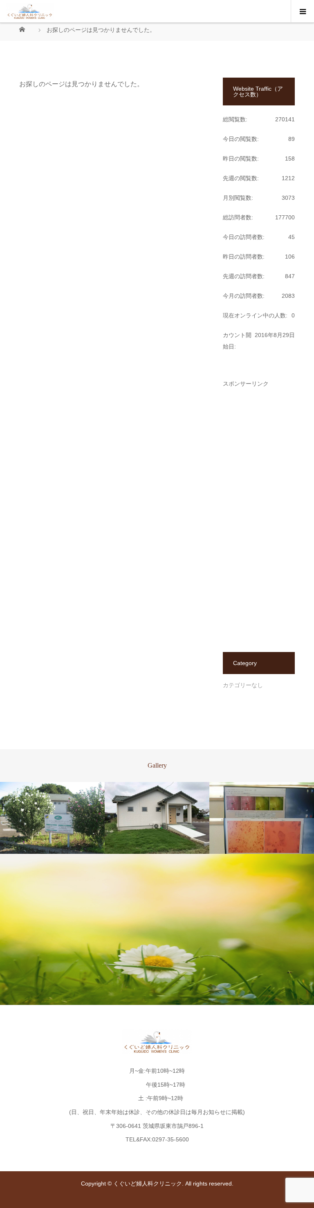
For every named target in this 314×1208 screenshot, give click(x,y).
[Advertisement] (259, 509)
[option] (52, 818)
